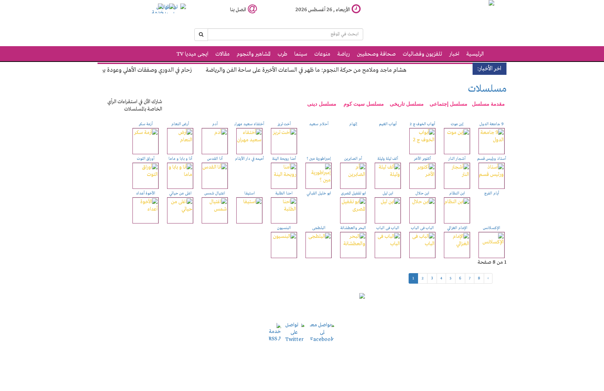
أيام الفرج (491, 193)
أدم (215, 124)
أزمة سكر (146, 124)
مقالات (222, 54)
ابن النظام (457, 193)
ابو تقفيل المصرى (353, 193)
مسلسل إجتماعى (448, 104)
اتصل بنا (238, 9)
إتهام (353, 124)
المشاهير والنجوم (254, 54)
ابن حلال (422, 193)
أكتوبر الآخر (422, 158)
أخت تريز (284, 124)
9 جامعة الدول (492, 124)
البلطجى (318, 228)
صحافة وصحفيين (376, 54)
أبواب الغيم (388, 124)
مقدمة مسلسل (488, 104)
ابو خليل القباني (319, 193)
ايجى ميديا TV (192, 54)
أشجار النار (457, 158)
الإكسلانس (491, 228)
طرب (282, 54)
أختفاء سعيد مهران (248, 124)
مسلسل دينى (322, 104)
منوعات (322, 54)
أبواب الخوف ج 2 (422, 124)
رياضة (343, 54)
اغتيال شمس (214, 193)
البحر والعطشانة (353, 228)
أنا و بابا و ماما (180, 158)
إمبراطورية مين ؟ (319, 158)
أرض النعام (180, 124)
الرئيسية (475, 54)
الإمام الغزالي (457, 228)
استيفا (249, 193)
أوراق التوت (145, 158)
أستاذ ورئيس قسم (491, 158)
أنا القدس (215, 158)
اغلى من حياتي (180, 193)
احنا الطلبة (284, 193)
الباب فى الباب (422, 228)
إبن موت (457, 124)
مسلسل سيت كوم (363, 104)
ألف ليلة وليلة (388, 158)
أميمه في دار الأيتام (249, 158)
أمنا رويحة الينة (284, 158)
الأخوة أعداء (145, 193)
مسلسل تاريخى (407, 104)
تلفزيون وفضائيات (422, 54)
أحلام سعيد (319, 124)
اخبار (454, 54)
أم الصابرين (353, 158)
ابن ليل (388, 193)
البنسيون (284, 228)
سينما (300, 54)
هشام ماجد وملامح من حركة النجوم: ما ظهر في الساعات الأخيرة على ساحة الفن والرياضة (314, 70)
